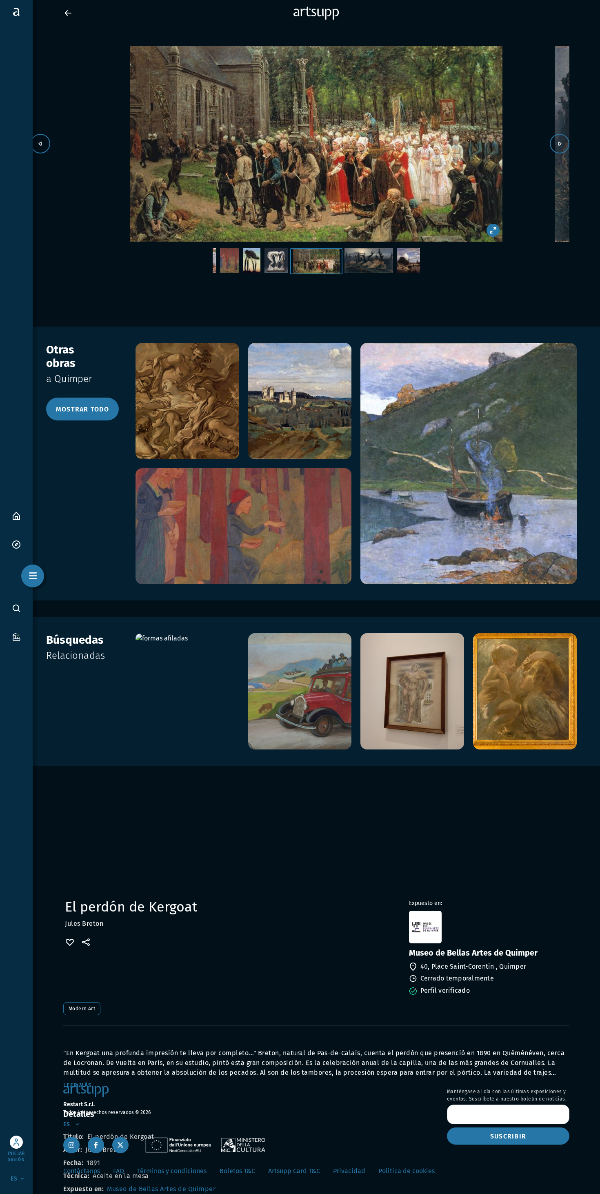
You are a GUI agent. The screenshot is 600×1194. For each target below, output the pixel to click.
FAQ (118, 1171)
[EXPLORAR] (16, 544)
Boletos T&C (237, 1171)
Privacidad (349, 1171)
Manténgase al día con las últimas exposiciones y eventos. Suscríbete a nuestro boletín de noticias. (507, 1095)
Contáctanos (81, 1171)
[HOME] (16, 515)
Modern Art (82, 1009)
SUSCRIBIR (508, 1136)
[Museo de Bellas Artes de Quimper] (488, 927)
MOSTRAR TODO (82, 409)
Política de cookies (406, 1171)
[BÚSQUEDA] (16, 608)
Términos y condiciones (172, 1171)
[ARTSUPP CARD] (16, 636)
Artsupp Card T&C (294, 1171)
